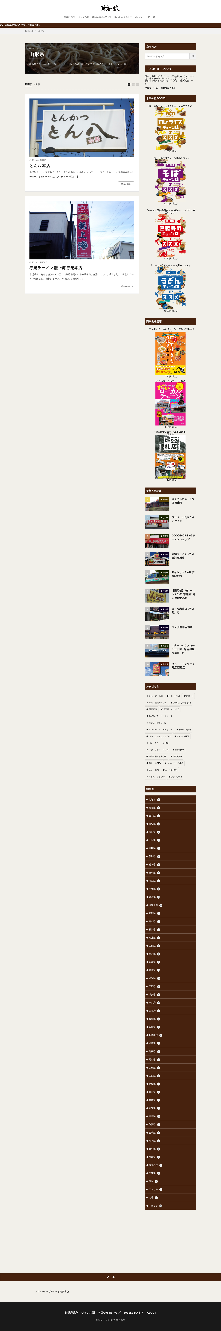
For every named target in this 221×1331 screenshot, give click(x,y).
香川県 (154, 1091)
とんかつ (183, 736)
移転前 (179, 749)
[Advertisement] (170, 1237)
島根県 (154, 1051)
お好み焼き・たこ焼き (160, 716)
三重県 (154, 986)
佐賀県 (154, 1124)
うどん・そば (157, 776)
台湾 (153, 1197)
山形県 (41, 31)
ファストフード (182, 702)
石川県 (154, 929)
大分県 (154, 1148)
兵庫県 (154, 1018)
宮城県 (154, 823)
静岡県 (154, 970)
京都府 (154, 1002)
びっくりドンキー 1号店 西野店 (183, 665)
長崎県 (154, 1132)
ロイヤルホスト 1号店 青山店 (183, 500)
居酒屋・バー (171, 709)
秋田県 (154, 832)
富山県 (154, 921)
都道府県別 (69, 16)
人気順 (36, 84)
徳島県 (154, 1083)
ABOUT (139, 16)
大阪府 (154, 1010)
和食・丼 (155, 763)
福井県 (154, 937)
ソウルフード (175, 763)
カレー (154, 770)
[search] (193, 56)
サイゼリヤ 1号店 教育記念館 (183, 574)
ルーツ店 (171, 770)
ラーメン (185, 729)
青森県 (154, 807)
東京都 (165, 536)
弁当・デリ (156, 696)
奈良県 (154, 1026)
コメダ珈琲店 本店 (182, 627)
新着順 (28, 84)
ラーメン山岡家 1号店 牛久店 (183, 519)
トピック (174, 696)
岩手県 (154, 815)
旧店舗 (177, 756)
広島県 (154, 1067)
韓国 (153, 1181)
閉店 (153, 709)
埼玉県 (154, 880)
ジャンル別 (83, 16)
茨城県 (165, 518)
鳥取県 (154, 1043)
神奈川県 (155, 905)
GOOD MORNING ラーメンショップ (183, 537)
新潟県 (154, 913)
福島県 (154, 848)
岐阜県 (154, 961)
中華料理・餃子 (158, 756)
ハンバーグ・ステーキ (160, 729)
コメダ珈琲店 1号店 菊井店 (183, 610)
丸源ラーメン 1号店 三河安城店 (183, 555)
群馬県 (154, 872)
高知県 (154, 1108)
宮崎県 (154, 1156)
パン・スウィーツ (159, 743)
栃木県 (154, 864)
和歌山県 (155, 1035)
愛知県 (165, 554)
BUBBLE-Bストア (123, 16)
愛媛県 (154, 1100)
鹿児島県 (155, 1165)
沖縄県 (154, 1173)
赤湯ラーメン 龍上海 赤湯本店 (55, 267)
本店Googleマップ (101, 16)
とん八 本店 (39, 165)
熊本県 (154, 1140)
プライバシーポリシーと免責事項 (52, 1291)
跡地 (189, 696)
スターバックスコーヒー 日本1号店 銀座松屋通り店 (183, 649)
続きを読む (126, 184)
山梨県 (154, 945)
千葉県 (165, 573)
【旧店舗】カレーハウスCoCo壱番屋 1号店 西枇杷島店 (183, 594)
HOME (30, 31)
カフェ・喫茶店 (158, 723)
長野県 (154, 953)
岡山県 (154, 1059)
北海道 (165, 664)
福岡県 (165, 499)
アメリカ (155, 1189)
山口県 (154, 1075)
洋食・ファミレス (159, 749)
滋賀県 (154, 994)
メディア (176, 776)
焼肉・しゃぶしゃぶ (159, 736)
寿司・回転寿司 (158, 702)
